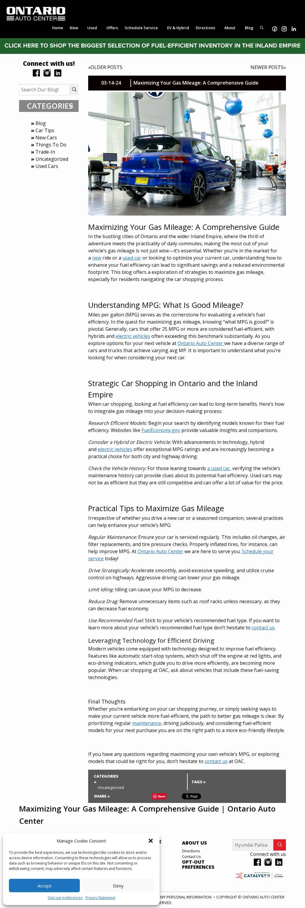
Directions (191, 851)
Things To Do (50, 144)
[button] (151, 841)
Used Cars (46, 166)
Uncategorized (51, 159)
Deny (118, 886)
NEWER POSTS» (268, 67)
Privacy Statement (100, 897)
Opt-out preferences (65, 897)
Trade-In (45, 152)
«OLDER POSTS (105, 67)
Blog (40, 123)
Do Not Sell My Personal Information (174, 897)
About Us (194, 843)
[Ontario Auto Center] (36, 13)
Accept (45, 886)
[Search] (74, 89)
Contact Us (191, 856)
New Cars (46, 137)
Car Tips (44, 130)
